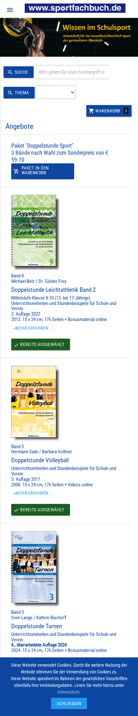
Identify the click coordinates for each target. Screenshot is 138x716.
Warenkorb (108, 111)
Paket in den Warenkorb (31, 170)
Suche (17, 72)
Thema (18, 93)
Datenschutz (68, 692)
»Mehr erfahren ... (33, 328)
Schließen (67, 703)
